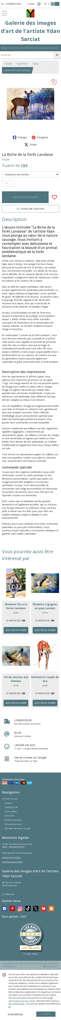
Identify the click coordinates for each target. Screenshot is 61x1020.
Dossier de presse (13, 820)
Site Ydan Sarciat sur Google (17, 828)
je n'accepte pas (15, 1014)
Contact (31, 3)
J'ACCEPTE (46, 1014)
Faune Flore (22, 63)
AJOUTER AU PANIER (25, 197)
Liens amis (9, 815)
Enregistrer (42, 137)
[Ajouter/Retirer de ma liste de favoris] (54, 197)
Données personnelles (12, 862)
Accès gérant (51, 966)
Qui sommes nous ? (14, 824)
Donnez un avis (10, 798)
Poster (33, 144)
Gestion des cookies (11, 857)
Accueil (8, 63)
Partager (22, 137)
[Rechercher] (57, 55)
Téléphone (9, 894)
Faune (35, 63)
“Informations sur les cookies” (22, 1000)
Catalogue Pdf (11, 807)
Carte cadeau (11, 811)
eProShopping (8, 966)
